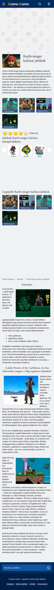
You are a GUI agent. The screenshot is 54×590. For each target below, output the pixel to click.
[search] (48, 567)
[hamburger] (3, 4)
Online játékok (21, 584)
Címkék (32, 584)
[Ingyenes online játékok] (18, 4)
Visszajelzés (42, 584)
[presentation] (4, 150)
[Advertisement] (40, 30)
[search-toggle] (39, 4)
